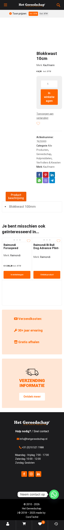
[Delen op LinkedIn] (52, 175)
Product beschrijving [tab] (16, 196)
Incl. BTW (33, 14)
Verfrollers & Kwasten (48, 163)
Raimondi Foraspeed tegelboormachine (16, 248)
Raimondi (15, 255)
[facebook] (24, 474)
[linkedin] (38, 474)
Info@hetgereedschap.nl (33, 439)
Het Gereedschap (31, 508)
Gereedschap (43, 154)
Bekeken (56, 527)
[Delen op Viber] (46, 180)
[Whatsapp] (54, 494)
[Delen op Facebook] (39, 175)
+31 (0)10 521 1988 (33, 447)
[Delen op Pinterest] (46, 175)
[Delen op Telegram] (52, 180)
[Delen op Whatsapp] (39, 180)
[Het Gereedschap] (32, 5)
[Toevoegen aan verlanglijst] (38, 123)
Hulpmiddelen (44, 158)
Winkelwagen (24, 527)
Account (8, 527)
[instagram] (31, 474)
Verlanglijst (40, 525)
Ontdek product (47, 275)
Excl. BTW (44, 14)
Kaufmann (49, 65)
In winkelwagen (49, 97)
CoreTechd (32, 517)
